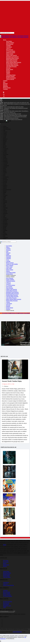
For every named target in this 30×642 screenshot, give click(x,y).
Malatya (5, 186)
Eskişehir (5, 161)
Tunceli (5, 212)
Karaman (5, 223)
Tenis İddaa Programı (11, 66)
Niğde (4, 196)
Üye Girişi (5, 560)
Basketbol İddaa (7, 573)
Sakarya (5, 200)
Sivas (4, 206)
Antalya (5, 134)
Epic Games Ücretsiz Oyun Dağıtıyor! (13, 119)
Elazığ (4, 157)
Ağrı (4, 130)
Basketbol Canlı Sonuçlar (12, 56)
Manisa (5, 188)
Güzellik (8, 261)
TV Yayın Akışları (10, 51)
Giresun (5, 164)
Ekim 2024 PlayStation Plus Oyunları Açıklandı (15, 115)
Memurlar (5, 86)
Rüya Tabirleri (9, 265)
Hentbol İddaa (6, 574)
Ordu (4, 198)
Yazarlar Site (6, 603)
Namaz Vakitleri (10, 42)
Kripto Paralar (9, 69)
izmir (4, 174)
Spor (4, 82)
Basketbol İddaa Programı (12, 58)
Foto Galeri (9, 268)
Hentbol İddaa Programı (12, 63)
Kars (4, 175)
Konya (4, 184)
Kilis (4, 236)
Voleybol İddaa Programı (12, 65)
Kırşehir (5, 181)
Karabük (5, 234)
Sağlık (7, 254)
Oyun (7, 260)
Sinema (8, 271)
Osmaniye (5, 237)
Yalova (4, 233)
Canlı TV (8, 48)
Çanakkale (5, 148)
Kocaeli (5, 182)
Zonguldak (5, 219)
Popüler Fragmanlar (11, 77)
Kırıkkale (5, 224)
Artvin (4, 136)
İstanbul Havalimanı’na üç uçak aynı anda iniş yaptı (16, 102)
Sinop (4, 205)
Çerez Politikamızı (17, 631)
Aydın (4, 137)
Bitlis (4, 143)
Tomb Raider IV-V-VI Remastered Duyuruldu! (15, 116)
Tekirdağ (5, 208)
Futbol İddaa (6, 571)
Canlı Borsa (9, 47)
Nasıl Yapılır (9, 286)
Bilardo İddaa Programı (12, 59)
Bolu (4, 144)
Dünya (7, 247)
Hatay (4, 168)
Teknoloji (8, 258)
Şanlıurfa (5, 213)
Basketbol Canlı (7, 605)
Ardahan (5, 230)
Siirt (4, 203)
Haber (4, 544)
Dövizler (8, 68)
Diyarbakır (5, 154)
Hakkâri (5, 167)
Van (4, 216)
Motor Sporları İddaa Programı (13, 62)
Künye (4, 563)
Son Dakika (9, 41)
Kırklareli (5, 179)
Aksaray (5, 220)
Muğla (4, 192)
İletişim (5, 566)
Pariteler (8, 72)
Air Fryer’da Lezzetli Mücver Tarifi (12, 113)
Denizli (5, 153)
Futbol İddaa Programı (11, 61)
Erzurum (5, 160)
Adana (4, 126)
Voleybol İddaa (6, 577)
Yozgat (4, 217)
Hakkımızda (6, 564)
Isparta (4, 170)
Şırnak (4, 227)
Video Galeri (9, 267)
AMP (4, 607)
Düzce (4, 238)
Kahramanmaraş (7, 189)
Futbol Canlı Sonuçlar (11, 55)
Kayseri (5, 178)
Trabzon (5, 210)
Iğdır (4, 231)
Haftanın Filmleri (10, 76)
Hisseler (8, 70)
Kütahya (5, 185)
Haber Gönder (9, 54)
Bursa (4, 147)
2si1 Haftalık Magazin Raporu (11, 118)
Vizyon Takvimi (10, 79)
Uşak (4, 215)
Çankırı (5, 150)
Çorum (4, 151)
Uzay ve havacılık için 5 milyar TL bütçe (14, 106)
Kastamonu (6, 177)
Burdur (5, 146)
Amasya (5, 132)
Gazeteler (8, 45)
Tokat (4, 209)
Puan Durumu (9, 49)
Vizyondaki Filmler (11, 75)
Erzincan (5, 158)
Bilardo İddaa (6, 575)
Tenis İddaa (6, 604)
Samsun (5, 202)
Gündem (5, 80)
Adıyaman (5, 127)
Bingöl (4, 141)
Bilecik (5, 140)
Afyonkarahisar (7, 129)
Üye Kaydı (5, 562)
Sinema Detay (9, 274)
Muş (4, 193)
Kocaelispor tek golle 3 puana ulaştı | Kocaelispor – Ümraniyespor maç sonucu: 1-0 (14, 111)
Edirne (4, 155)
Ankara (5, 133)
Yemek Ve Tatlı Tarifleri (12, 264)
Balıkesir (5, 139)
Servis (4, 39)
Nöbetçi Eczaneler (10, 52)
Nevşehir (5, 195)
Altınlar (8, 73)
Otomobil (8, 257)
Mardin (5, 191)
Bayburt (5, 222)
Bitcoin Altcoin (6, 87)
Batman (5, 226)
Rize (4, 199)
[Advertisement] (15, 16)
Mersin (4, 171)
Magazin (5, 85)
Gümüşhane (6, 165)
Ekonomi (5, 83)
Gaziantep (5, 163)
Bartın (4, 229)
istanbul (5, 172)
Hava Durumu (9, 44)
